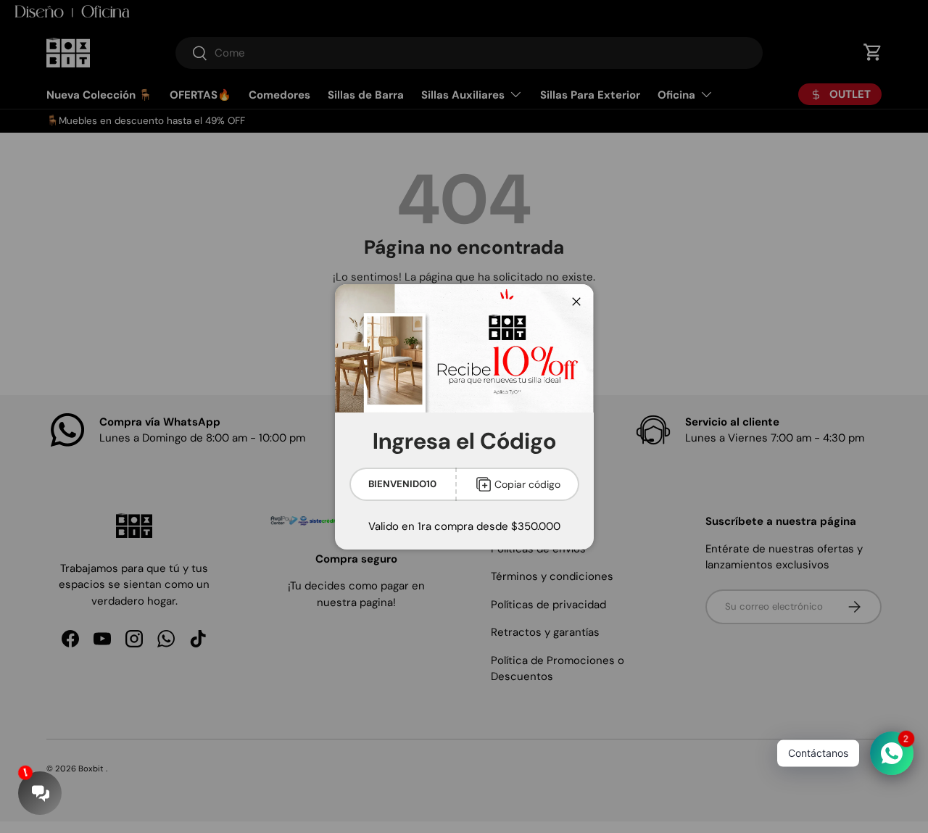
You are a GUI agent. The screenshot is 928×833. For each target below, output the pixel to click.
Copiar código (527, 484)
